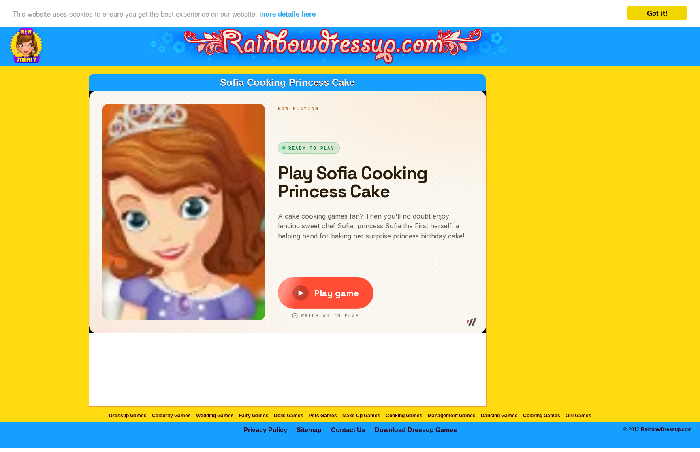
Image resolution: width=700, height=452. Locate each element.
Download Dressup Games (416, 430)
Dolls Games (288, 415)
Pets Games (323, 415)
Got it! (657, 13)
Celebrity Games (171, 415)
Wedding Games (215, 415)
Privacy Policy (265, 430)
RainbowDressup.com (666, 429)
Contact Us (348, 430)
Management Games (452, 415)
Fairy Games (254, 415)
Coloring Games (541, 415)
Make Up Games (361, 415)
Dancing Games (499, 415)
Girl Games (578, 415)
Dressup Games (128, 415)
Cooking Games (404, 415)
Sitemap (309, 430)
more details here (287, 14)
